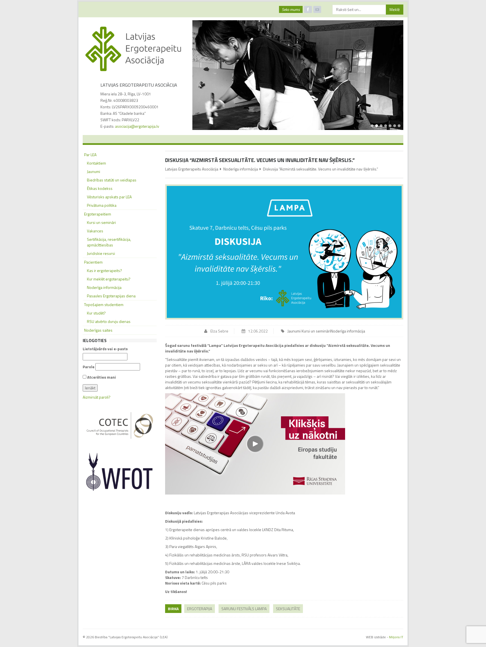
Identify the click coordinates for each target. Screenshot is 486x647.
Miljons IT (396, 637)
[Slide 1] (372, 125)
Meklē (395, 9)
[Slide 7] (399, 125)
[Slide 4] (385, 125)
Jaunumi (294, 331)
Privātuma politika (101, 205)
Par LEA (90, 155)
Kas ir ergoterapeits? (104, 270)
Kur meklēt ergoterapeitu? (108, 279)
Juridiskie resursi (101, 253)
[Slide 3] (381, 125)
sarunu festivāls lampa (244, 609)
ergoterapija (199, 609)
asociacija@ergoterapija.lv (137, 126)
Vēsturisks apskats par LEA (109, 197)
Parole (88, 367)
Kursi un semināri (316, 331)
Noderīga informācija (240, 169)
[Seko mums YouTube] (317, 9)
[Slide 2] (376, 125)
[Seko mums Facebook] (308, 9)
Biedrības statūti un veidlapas (111, 180)
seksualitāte (288, 609)
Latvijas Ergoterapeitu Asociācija (191, 169)
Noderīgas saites (98, 330)
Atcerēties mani (101, 377)
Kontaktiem (96, 163)
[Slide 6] (394, 125)
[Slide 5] (390, 125)
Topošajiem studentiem (103, 304)
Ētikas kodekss (99, 188)
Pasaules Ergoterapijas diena (111, 296)
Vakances (95, 231)
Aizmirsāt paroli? (97, 397)
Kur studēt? (96, 313)
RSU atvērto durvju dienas (108, 321)
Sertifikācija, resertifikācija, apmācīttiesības (109, 242)
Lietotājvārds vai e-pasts (105, 349)
